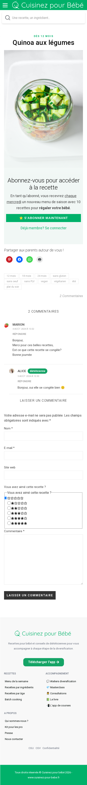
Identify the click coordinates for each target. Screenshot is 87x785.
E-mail (9, 448)
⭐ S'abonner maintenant (43, 218)
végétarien (60, 281)
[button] (43, 662)
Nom (8, 428)
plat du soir (13, 286)
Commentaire (14, 531)
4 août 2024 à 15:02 (23, 329)
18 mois (26, 276)
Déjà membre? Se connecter (44, 228)
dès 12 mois (43, 36)
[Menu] (5, 5)
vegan (44, 281)
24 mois (42, 276)
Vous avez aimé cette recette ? (25, 487)
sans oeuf (12, 281)
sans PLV (29, 281)
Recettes (10, 673)
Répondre (19, 333)
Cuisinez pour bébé (48, 5)
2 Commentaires (71, 296)
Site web (9, 467)
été (74, 281)
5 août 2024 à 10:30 (28, 376)
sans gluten (59, 276)
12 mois (11, 276)
